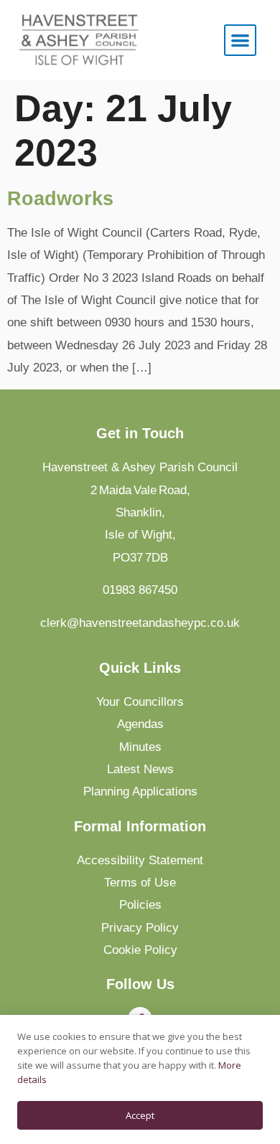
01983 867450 (140, 589)
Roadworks (60, 198)
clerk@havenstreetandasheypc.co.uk (140, 622)
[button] (240, 40)
